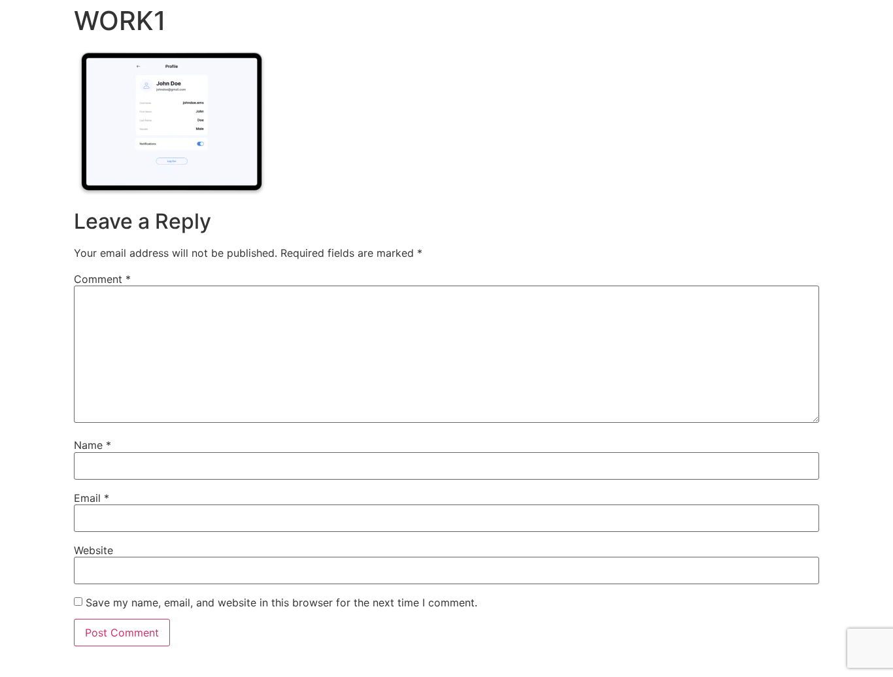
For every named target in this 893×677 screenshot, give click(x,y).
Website (93, 550)
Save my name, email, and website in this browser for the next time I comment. (281, 602)
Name (92, 445)
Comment (102, 279)
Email (91, 498)
